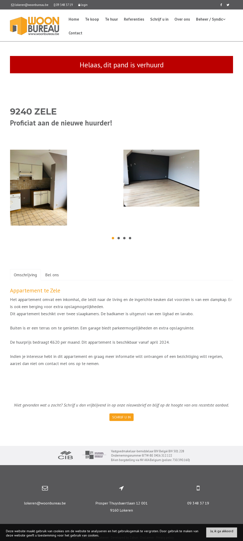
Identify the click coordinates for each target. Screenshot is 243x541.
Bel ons (52, 274)
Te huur (111, 19)
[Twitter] (228, 5)
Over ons (182, 19)
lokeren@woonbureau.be (45, 503)
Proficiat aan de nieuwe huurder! (61, 123)
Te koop (92, 19)
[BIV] (94, 455)
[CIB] (65, 455)
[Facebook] (221, 5)
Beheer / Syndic (209, 19)
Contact (75, 33)
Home (74, 19)
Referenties (134, 19)
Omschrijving (25, 274)
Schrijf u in (159, 19)
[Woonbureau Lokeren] (34, 25)
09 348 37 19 (198, 503)
